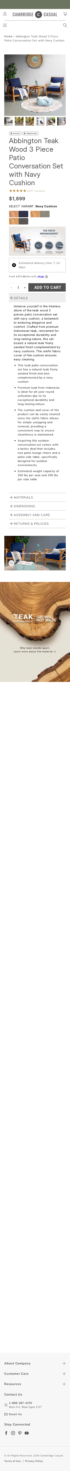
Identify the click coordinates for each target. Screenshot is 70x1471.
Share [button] (16, 919)
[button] (61, 121)
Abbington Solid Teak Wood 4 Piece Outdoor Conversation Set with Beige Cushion (32, 1028)
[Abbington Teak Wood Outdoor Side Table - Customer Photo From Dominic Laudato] (57, 780)
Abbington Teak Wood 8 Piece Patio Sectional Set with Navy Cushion (31, 1123)
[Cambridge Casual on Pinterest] (20, 1433)
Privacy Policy (34, 1461)
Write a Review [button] (36, 805)
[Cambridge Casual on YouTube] (27, 1433)
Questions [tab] (44, 827)
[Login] (5, 14)
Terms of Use (12, 1461)
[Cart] (65, 14)
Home (8, 36)
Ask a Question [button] (36, 814)
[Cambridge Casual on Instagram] (13, 1433)
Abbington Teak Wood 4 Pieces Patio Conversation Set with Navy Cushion (32, 1340)
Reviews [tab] (15, 827)
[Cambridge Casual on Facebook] (6, 1433)
